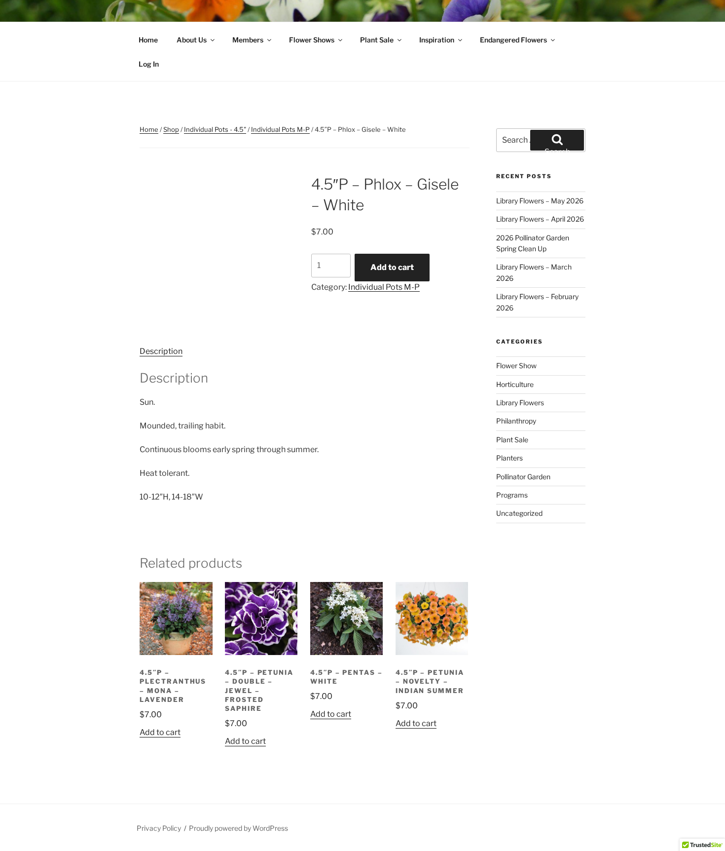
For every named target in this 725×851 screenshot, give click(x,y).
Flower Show (516, 365)
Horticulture (515, 384)
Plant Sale (377, 40)
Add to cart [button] (160, 732)
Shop (171, 129)
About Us (192, 40)
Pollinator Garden (523, 476)
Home (148, 40)
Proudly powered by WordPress (238, 828)
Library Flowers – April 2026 (540, 219)
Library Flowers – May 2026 (539, 200)
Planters (509, 458)
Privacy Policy (159, 828)
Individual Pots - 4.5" (215, 129)
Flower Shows (311, 40)
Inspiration (436, 40)
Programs (512, 495)
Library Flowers (520, 402)
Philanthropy (516, 421)
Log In (149, 64)
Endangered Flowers (513, 40)
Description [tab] (161, 351)
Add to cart (392, 267)
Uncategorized (519, 513)
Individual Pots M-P (280, 129)
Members (247, 40)
